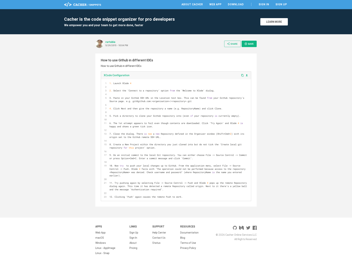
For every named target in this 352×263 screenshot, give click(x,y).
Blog (182, 237)
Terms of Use (188, 243)
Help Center (159, 232)
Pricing (133, 248)
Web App (215, 4)
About (133, 243)
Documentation (189, 232)
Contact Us (158, 237)
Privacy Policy (188, 248)
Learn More (274, 21)
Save (249, 43)
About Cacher (192, 4)
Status (156, 243)
